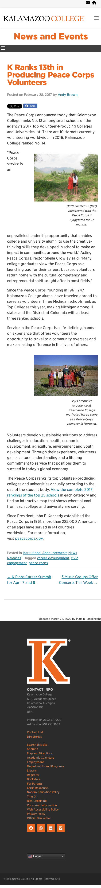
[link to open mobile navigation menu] (96, 18)
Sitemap (32, 749)
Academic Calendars (40, 757)
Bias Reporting (37, 801)
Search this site (37, 744)
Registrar (33, 775)
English (37, 856)
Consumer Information (42, 805)
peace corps (38, 563)
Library (32, 770)
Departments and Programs (45, 766)
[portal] (94, 2)
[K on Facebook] (32, 832)
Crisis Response (37, 788)
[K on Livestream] (61, 832)
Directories (34, 736)
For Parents (35, 783)
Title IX (31, 796)
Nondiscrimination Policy (43, 792)
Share (31, 106)
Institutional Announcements (45, 553)
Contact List (35, 732)
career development (53, 558)
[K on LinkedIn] (52, 832)
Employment (35, 762)
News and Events (51, 36)
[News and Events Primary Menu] (3, 48)
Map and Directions (40, 753)
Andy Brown (68, 95)
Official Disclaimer (39, 818)
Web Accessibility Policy (43, 809)
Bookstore (34, 779)
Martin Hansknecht (88, 618)
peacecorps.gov (29, 538)
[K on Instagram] (42, 832)
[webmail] (88, 2)
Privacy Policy (36, 813)
